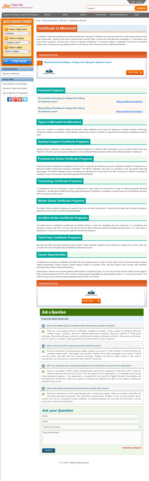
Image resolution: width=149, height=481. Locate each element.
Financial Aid (101, 14)
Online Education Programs (17, 6)
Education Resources (118, 14)
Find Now (17, 61)
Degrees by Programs (29, 14)
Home (38, 20)
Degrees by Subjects (11, 14)
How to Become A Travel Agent (15, 83)
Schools (47, 14)
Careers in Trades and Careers (15, 88)
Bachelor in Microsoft (11, 73)
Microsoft (63, 20)
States (65, 14)
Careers (83, 14)
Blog (137, 14)
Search (141, 8)
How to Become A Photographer (15, 93)
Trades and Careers (50, 20)
